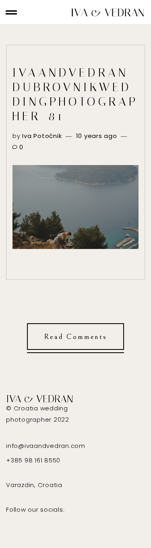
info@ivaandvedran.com (45, 445)
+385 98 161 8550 (33, 460)
